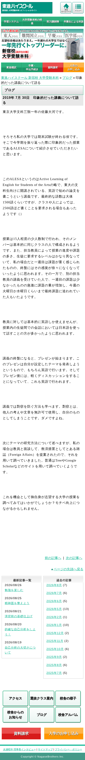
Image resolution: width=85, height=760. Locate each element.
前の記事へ (53, 558)
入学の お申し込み (73, 67)
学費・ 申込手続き (32, 67)
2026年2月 (54, 617)
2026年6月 (54, 601)
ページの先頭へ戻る (68, 569)
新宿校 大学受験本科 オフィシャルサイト (19, 10)
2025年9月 (54, 657)
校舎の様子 (68, 698)
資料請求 (53, 67)
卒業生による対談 (74, 21)
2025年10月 (55, 649)
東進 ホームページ (66, 10)
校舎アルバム (68, 714)
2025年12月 (55, 633)
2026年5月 (54, 609)
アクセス (15, 698)
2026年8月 (54, 585)
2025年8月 (54, 665)
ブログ (67, 77)
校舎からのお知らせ (15, 714)
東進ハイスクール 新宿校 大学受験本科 (30, 77)
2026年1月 (54, 625)
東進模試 (11, 67)
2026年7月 (54, 593)
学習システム (11, 21)
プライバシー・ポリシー (68, 749)
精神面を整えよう (17, 603)
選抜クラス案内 (41, 698)
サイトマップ (45, 749)
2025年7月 (54, 672)
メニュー (78, 10)
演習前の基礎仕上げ (19, 616)
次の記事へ (74, 558)
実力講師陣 (53, 21)
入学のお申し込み (64, 733)
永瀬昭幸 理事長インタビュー (19, 749)
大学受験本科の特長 (32, 21)
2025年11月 (54, 641)
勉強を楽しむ (14, 590)
